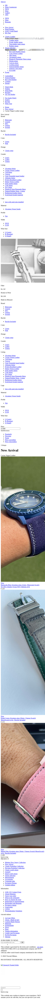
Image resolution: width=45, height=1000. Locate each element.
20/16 (7, 223)
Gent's (7, 158)
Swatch (7, 127)
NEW (7, 9)
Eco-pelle (12, 70)
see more (40, 947)
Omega (7, 125)
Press (6, 929)
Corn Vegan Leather (16, 53)
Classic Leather (10, 36)
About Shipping (10, 894)
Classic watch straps (11, 870)
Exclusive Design (11, 883)
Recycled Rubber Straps (17, 52)
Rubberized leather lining (13, 193)
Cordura (7, 81)
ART (6, 15)
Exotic (7, 72)
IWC (6, 124)
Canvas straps (13, 63)
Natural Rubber (10, 78)
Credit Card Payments (12, 933)
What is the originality (12, 898)
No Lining (8, 187)
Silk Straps (12, 55)
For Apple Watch (10, 98)
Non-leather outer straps (17, 44)
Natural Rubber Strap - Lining (15, 191)
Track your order (10, 896)
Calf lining (8, 172)
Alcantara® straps (15, 57)
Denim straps (13, 61)
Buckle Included (10, 134)
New (2, 583)
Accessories (9, 879)
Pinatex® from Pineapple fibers (15, 189)
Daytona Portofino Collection (14, 868)
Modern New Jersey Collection (15, 862)
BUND (7, 102)
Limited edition (10, 885)
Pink (6, 143)
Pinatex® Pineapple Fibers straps (20, 59)
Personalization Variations (13, 911)
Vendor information (11, 931)
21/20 (7, 225)
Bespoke (8, 22)
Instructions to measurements (14, 901)
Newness (8, 436)
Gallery (7, 13)
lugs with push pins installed (14, 202)
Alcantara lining (10, 168)
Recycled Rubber (11, 79)
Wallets (7, 89)
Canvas (7, 174)
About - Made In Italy (12, 920)
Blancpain (8, 120)
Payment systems (10, 905)
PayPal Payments (10, 935)
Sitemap (7, 937)
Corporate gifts (10, 881)
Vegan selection (10, 48)
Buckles (7, 92)
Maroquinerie (9, 877)
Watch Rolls (9, 87)
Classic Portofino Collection (14, 866)
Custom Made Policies (12, 922)
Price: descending (11, 442)
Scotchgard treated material (14, 195)
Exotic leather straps (15, 42)
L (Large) (8, 232)
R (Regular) (9, 234)
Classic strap (9, 150)
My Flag (8, 33)
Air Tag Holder (10, 94)
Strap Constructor (11, 7)
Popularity (8, 434)
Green (7, 142)
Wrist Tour (8, 104)
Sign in (3, 2)
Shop (6, 11)
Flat (6, 216)
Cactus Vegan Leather (12, 170)
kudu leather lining (11, 183)
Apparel (7, 872)
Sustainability (9, 925)
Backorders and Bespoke (13, 903)
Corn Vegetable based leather (14, 176)
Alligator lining (10, 178)
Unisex (7, 161)
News (7, 927)
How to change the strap (13, 900)
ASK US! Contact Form (13, 892)
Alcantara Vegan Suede (13, 209)
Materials (8, 924)
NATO (7, 100)
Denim (7, 83)
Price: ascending (10, 440)
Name (7, 438)
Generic (7, 122)
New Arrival (9, 27)
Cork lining (9, 185)
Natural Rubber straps (16, 67)
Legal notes (9, 907)
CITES (7, 909)
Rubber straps (13, 46)
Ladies (7, 159)
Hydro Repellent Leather (13, 180)
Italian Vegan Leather (12, 182)
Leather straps (13, 40)
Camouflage (9, 76)
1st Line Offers (10, 918)
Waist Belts (8, 91)
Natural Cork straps (15, 68)
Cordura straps (14, 65)
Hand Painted (9, 29)
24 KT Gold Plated (11, 31)
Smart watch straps (11, 874)
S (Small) (8, 236)
